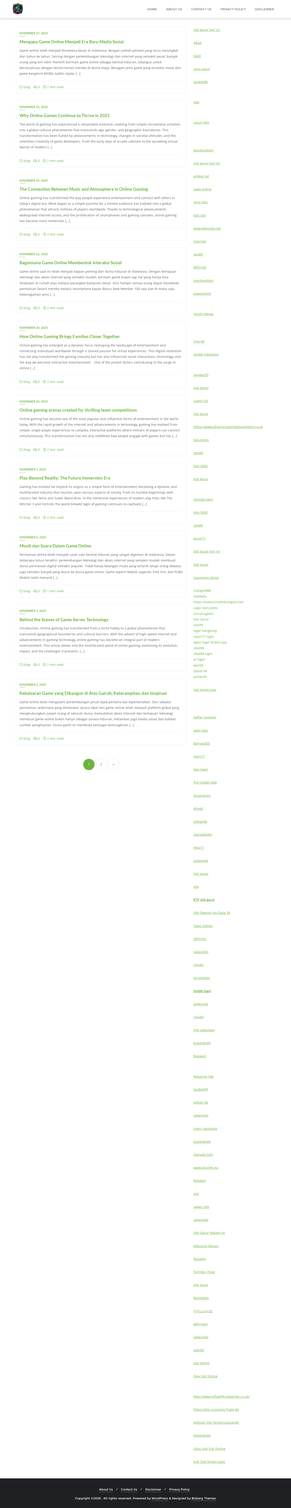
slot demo (200, 388)
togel (197, 56)
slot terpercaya (204, 689)
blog (26, 87)
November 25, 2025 (34, 107)
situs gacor (201, 69)
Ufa (196, 887)
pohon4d (200, 821)
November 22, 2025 (34, 254)
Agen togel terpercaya (210, 642)
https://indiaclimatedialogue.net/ (218, 602)
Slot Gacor (201, 619)
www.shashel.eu (205, 1167)
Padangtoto (202, 1435)
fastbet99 (200, 1089)
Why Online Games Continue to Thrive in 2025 (65, 115)
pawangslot (202, 293)
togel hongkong (205, 630)
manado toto (203, 1154)
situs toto (200, 202)
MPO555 (199, 939)
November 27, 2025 (34, 33)
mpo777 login (203, 636)
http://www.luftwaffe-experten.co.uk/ (221, 1396)
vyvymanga (201, 795)
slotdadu (200, 596)
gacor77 (199, 538)
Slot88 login (202, 991)
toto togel (200, 769)
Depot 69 (200, 671)
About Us (106, 1489)
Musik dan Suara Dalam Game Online (55, 545)
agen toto (200, 730)
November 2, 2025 (33, 685)
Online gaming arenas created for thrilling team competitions (78, 410)
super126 (200, 401)
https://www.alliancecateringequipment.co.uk (228, 427)
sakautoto (200, 952)
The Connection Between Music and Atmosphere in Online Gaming (84, 189)
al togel (199, 659)
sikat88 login (203, 653)
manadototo (202, 834)
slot (196, 1194)
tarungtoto (201, 978)
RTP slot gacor (204, 900)
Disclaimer (153, 1489)
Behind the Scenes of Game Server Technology (64, 619)
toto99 (198, 453)
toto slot (199, 215)
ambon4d (200, 861)
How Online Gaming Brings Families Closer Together (70, 336)
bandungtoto (203, 150)
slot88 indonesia (205, 354)
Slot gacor (200, 564)
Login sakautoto (205, 1128)
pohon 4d (200, 1102)
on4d (235, 1422)
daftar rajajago (204, 717)
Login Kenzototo (205, 608)
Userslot (199, 241)
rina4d (198, 965)
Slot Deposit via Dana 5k (211, 912)
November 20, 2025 (34, 328)
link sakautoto (204, 1030)
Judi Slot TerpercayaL (215, 1422)
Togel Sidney (203, 926)
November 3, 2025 (33, 611)
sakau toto (201, 1207)
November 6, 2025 (33, 537)
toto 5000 (200, 466)
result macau (203, 314)
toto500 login (203, 499)
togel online (202, 189)
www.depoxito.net (207, 228)
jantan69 (200, 676)
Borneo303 (201, 743)
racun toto (201, 122)
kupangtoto (202, 1043)
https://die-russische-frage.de (216, 1409)
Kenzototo (201, 440)
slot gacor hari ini (206, 30)
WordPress (160, 1498)
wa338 (198, 665)
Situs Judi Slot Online (209, 1448)
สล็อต (197, 43)
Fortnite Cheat (204, 1272)
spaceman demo (206, 577)
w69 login (200, 1324)
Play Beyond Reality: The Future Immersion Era (65, 477)
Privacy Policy (179, 1489)
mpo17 (198, 847)
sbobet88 (200, 82)
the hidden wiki (205, 782)
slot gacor (200, 414)
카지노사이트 (203, 1311)
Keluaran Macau (205, 1246)
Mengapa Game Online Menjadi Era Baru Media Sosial (72, 41)
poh (196, 1422)
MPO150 (199, 267)
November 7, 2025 (33, 469)
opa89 (198, 254)
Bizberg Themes (204, 1498)
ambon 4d (201, 176)
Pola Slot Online (205, 1376)
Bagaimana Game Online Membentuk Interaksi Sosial (71, 262)
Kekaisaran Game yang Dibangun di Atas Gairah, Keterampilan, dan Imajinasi (93, 693)
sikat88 (198, 648)
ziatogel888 (202, 590)
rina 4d (198, 341)
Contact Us (129, 1489)
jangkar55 (200, 375)
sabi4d (198, 1350)
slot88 (198, 525)
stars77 (199, 756)
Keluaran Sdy (203, 1076)
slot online (201, 1363)
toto (196, 102)
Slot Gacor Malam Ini (209, 1233)
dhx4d (198, 808)
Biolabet (199, 1056)
